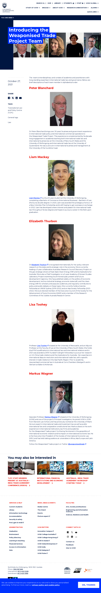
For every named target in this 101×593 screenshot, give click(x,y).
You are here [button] (7, 18)
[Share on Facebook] (9, 97)
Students (68, 3)
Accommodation (15, 516)
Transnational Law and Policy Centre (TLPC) (15, 110)
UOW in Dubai (43, 541)
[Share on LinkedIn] (16, 97)
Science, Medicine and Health (77, 515)
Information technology (18, 513)
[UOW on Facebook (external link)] (68, 532)
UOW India (42, 547)
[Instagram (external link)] (68, 537)
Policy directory (15, 537)
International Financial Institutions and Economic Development (50, 480)
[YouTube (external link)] (76, 532)
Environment (14, 534)
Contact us (70, 542)
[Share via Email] (20, 97)
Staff (79, 3)
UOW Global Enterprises (47, 544)
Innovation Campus (45, 531)
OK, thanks (88, 585)
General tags (13, 117)
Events (40, 513)
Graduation (13, 531)
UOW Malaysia (43, 550)
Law (9, 122)
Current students (15, 507)
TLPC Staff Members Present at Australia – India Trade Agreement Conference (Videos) (19, 481)
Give (49, 3)
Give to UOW (71, 548)
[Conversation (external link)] (76, 537)
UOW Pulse (42, 553)
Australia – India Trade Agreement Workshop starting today (77, 480)
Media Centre (43, 507)
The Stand (42, 510)
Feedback (69, 545)
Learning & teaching (17, 541)
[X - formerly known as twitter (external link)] (72, 532)
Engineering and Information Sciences (77, 511)
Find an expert (43, 516)
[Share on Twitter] (13, 97)
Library (57, 3)
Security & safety (15, 519)
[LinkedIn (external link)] (72, 537)
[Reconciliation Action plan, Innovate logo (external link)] (67, 570)
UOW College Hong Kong (47, 537)
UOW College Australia (46, 534)
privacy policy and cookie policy (46, 585)
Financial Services (16, 544)
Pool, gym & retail (15, 522)
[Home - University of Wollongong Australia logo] (8, 7)
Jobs (11, 550)
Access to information (17, 547)
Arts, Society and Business (76, 507)
